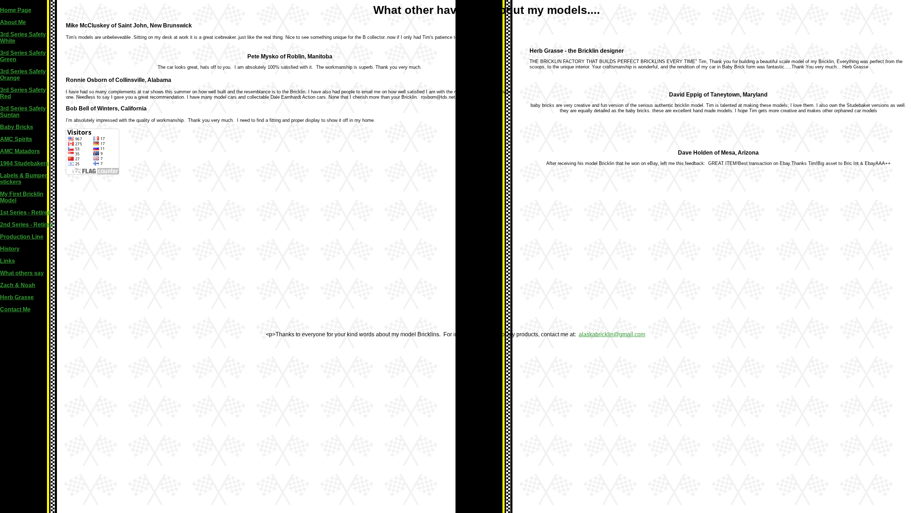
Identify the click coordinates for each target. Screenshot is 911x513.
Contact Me (15, 309)
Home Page (15, 10)
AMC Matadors (20, 151)
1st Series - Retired (25, 212)
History (10, 249)
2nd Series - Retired (26, 225)
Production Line (21, 237)
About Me (13, 22)
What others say (22, 273)
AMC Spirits (16, 139)
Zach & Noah (17, 285)
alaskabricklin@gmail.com (612, 334)
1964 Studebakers (24, 163)
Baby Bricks (16, 127)
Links (7, 261)
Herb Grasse (17, 297)
